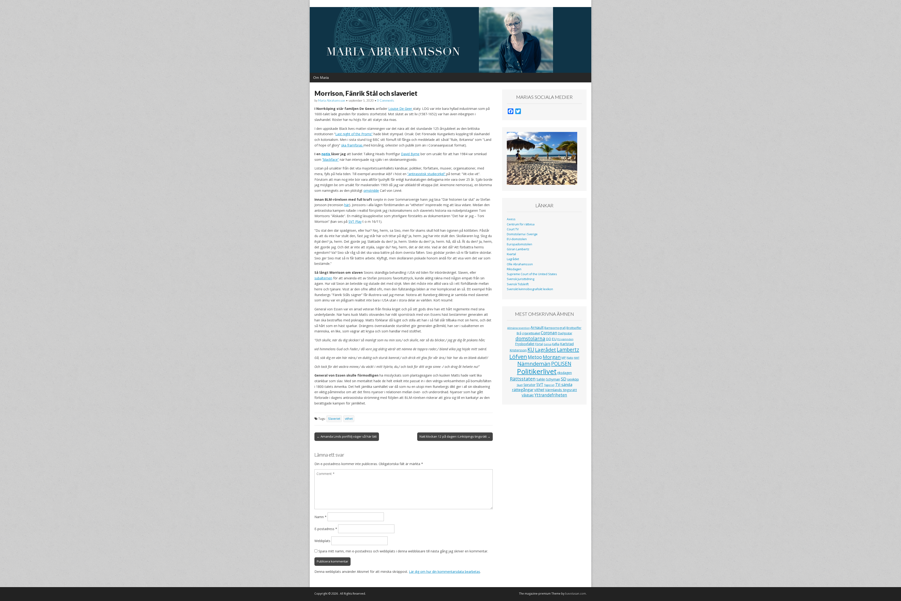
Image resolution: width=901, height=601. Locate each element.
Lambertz (568, 349)
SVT (539, 384)
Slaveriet (334, 419)
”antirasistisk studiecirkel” (426, 174)
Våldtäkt (528, 395)
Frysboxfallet (524, 344)
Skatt (520, 385)
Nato (570, 358)
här (346, 205)
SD (563, 379)
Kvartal (511, 254)
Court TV (513, 229)
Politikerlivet (537, 371)
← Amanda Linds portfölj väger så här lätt (347, 436)
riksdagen (564, 372)
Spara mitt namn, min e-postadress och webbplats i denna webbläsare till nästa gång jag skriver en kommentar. (403, 551)
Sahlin (540, 379)
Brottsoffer (573, 328)
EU (554, 338)
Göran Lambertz (518, 249)
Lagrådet (513, 259)
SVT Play (355, 221)
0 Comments (385, 100)
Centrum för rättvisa (520, 224)
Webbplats (322, 541)
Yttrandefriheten (550, 395)
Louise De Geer (400, 108)
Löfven (518, 356)
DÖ (548, 339)
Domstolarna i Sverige (522, 234)
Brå (519, 333)
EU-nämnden (565, 339)
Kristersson (518, 350)
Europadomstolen (519, 244)
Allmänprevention (518, 328)
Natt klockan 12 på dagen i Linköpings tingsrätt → (455, 436)
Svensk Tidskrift (518, 284)
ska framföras (352, 145)
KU (530, 349)
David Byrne (410, 154)
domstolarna (530, 338)
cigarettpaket (531, 333)
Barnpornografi (555, 328)
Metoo (535, 357)
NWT (576, 357)
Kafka (555, 344)
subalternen (323, 278)
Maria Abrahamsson (331, 100)
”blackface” (330, 159)
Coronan (549, 332)
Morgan (552, 357)
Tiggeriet (549, 385)
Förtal (539, 344)
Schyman (553, 379)
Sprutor (529, 384)
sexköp (573, 379)
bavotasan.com (575, 594)
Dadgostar (565, 333)
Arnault (537, 327)
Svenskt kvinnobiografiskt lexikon (530, 289)
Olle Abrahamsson (520, 264)
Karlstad (567, 343)
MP (563, 358)
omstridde (371, 190)
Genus (547, 344)
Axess (511, 219)
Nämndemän (533, 363)
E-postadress (325, 529)
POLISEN (561, 363)
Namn (320, 517)
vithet (349, 419)
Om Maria (321, 78)
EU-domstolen (517, 239)
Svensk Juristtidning (520, 279)
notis (326, 154)
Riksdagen (514, 269)
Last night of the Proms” (354, 134)
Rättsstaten (523, 379)
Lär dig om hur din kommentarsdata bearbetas (444, 571)
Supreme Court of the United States (532, 274)
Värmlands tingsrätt (561, 389)
